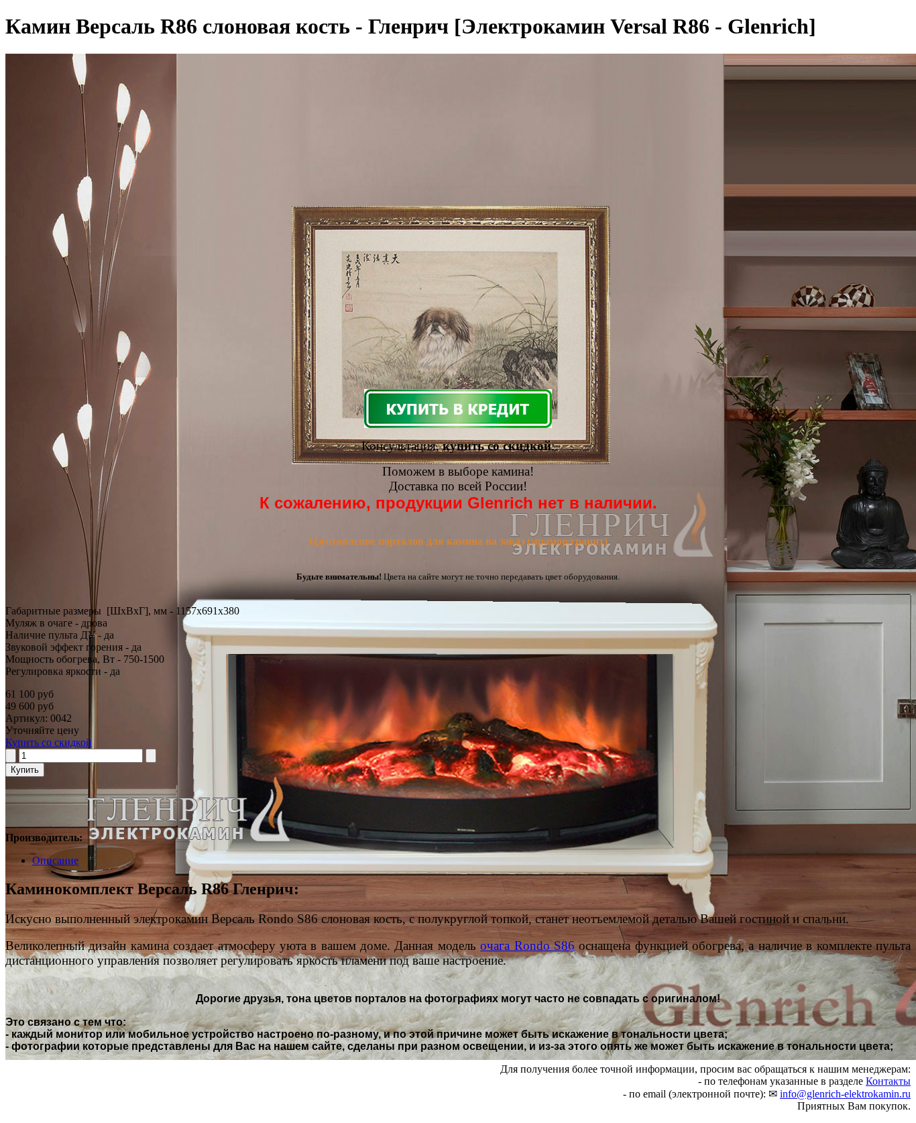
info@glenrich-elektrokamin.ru (845, 1094)
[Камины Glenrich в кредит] (458, 408)
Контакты (888, 1081)
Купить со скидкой (48, 742)
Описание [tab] (55, 860)
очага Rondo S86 (527, 946)
